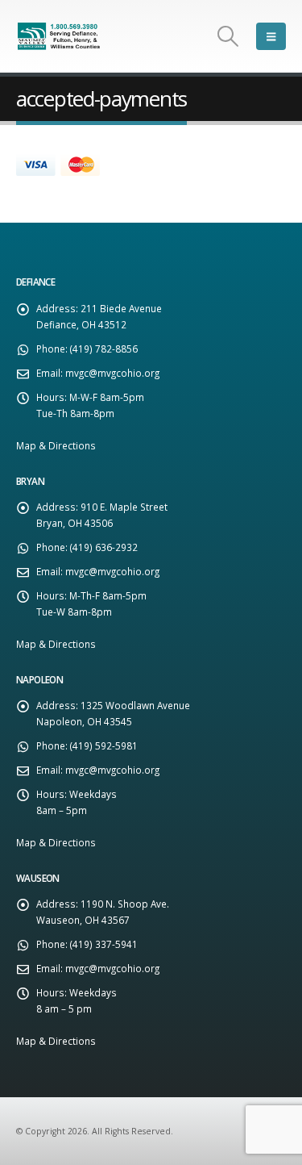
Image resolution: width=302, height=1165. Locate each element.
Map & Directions (56, 445)
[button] (228, 36)
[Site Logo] (60, 36)
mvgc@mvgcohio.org (112, 372)
